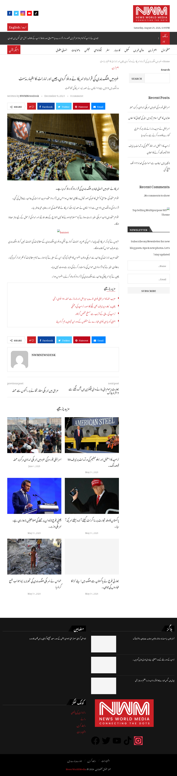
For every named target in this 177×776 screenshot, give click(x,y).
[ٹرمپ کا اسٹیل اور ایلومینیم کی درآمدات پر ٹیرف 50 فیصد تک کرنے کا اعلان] (92, 435)
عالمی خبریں (138, 50)
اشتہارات (81, 731)
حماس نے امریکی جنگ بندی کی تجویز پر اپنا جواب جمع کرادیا (35, 583)
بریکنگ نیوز (165, 38)
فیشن (87, 50)
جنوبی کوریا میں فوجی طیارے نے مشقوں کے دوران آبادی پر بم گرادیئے (85, 321)
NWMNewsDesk (29, 95)
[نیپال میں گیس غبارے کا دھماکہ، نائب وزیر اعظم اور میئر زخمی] (103, 686)
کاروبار (117, 50)
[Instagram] (22, 14)
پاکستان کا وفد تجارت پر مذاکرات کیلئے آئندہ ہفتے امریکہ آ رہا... (92, 522)
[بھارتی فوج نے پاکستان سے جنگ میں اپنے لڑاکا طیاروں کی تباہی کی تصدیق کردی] (92, 557)
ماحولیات (76, 50)
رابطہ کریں (81, 725)
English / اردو (17, 26)
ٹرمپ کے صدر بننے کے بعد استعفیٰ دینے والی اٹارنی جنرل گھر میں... (153, 659)
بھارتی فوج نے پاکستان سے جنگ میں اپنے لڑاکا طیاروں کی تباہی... (95, 583)
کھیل (127, 50)
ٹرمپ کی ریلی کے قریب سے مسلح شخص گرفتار (95, 313)
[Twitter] (16, 14)
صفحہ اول (165, 50)
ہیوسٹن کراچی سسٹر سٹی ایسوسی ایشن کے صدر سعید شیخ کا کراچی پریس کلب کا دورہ (58, 638)
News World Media (76, 769)
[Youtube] (29, 14)
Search (165, 69)
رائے (83, 718)
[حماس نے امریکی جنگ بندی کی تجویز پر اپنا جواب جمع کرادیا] (34, 557)
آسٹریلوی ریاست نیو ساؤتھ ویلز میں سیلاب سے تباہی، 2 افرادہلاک (153, 638)
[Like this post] (32, 106)
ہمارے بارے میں (74, 760)
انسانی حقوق (61, 50)
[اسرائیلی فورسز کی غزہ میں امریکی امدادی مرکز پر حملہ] (34, 435)
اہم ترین (152, 50)
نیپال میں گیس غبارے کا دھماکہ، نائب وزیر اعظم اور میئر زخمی (154, 680)
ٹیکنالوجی (98, 50)
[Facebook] (9, 14)
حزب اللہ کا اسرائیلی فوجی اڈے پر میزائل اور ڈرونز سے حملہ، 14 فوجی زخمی (84, 298)
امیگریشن (14, 49)
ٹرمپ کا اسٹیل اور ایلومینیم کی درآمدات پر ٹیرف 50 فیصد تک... (93, 461)
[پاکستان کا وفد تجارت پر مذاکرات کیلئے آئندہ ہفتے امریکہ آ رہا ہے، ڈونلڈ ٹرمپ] (92, 496)
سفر (107, 50)
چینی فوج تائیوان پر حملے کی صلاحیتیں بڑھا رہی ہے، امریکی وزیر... (36, 522)
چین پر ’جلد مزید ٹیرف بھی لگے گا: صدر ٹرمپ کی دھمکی (93, 306)
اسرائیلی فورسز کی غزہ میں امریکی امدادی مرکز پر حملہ (37, 458)
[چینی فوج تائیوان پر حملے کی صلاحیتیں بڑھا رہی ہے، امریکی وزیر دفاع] (34, 496)
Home (166, 61)
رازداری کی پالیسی (78, 712)
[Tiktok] (36, 14)
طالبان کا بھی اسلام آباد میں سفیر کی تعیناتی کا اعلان (149, 117)
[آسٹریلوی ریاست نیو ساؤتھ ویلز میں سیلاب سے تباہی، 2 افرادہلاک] (103, 644)
